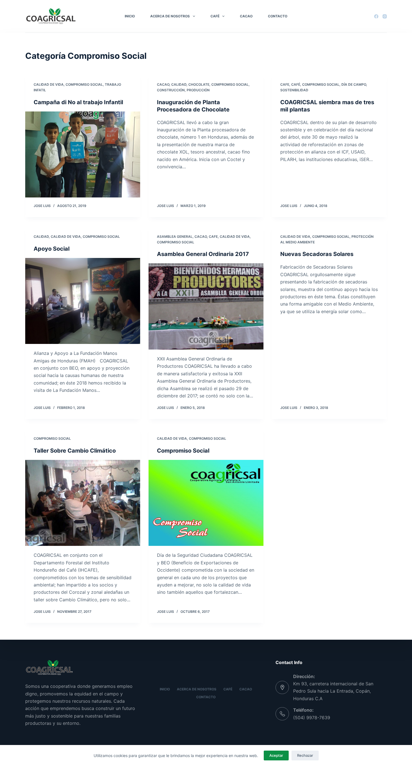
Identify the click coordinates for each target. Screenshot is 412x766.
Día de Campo (353, 84)
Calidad (178, 84)
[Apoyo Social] (82, 301)
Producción (198, 90)
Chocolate (198, 84)
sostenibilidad (294, 90)
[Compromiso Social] (206, 503)
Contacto (277, 16)
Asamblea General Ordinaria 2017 (203, 254)
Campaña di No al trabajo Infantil (78, 102)
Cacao (246, 16)
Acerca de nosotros (170, 16)
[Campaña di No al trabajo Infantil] (82, 154)
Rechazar (305, 755)
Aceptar (276, 755)
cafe (284, 84)
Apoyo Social (52, 248)
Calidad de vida (49, 84)
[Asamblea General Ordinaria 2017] (206, 306)
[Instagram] (385, 16)
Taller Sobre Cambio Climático (75, 450)
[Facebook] (376, 16)
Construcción (171, 90)
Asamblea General (175, 236)
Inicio (130, 16)
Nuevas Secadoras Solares (316, 254)
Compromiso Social (84, 84)
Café (214, 16)
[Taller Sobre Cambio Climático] (82, 503)
